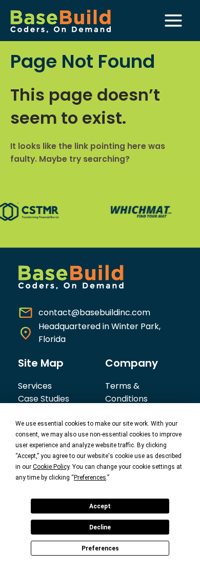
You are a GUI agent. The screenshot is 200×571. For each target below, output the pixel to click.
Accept (100, 506)
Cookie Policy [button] (51, 466)
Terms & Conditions (126, 392)
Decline (100, 527)
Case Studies (43, 399)
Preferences (100, 548)
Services (35, 386)
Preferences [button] (90, 477)
